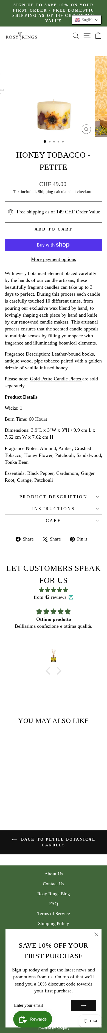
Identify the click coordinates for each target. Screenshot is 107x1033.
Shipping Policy (53, 923)
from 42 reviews (50, 597)
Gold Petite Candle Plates (56, 379)
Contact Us (53, 883)
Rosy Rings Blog (53, 893)
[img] (53, 590)
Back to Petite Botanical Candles (57, 842)
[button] (86, 19)
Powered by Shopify (53, 1028)
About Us (53, 873)
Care (53, 520)
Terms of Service (53, 913)
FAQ (53, 903)
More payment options (53, 259)
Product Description (53, 496)
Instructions (53, 508)
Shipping (45, 191)
